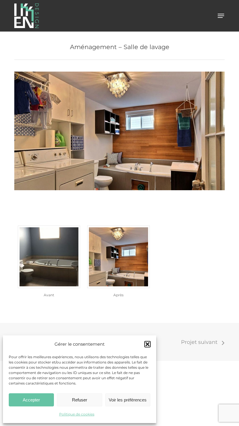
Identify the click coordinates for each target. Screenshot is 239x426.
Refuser (79, 399)
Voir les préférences (128, 399)
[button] (147, 344)
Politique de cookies (76, 414)
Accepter (31, 399)
